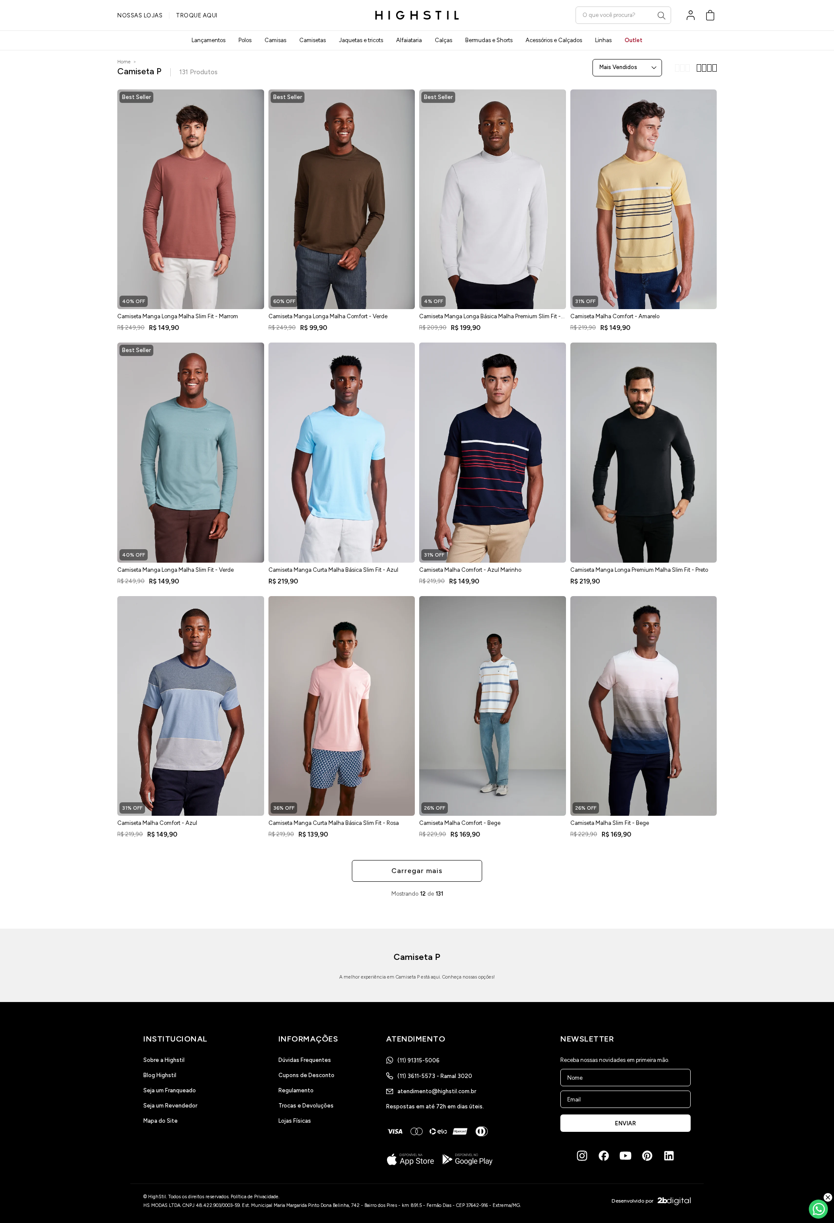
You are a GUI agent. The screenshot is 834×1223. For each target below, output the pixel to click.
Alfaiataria (409, 40)
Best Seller (136, 97)
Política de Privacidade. (255, 1197)
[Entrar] (690, 15)
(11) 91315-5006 (418, 1060)
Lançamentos (208, 40)
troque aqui (197, 15)
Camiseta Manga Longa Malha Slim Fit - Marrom (177, 316)
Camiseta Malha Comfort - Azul (157, 823)
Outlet (633, 40)
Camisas (275, 40)
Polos (245, 40)
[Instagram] (582, 1155)
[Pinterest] (647, 1155)
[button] (710, 15)
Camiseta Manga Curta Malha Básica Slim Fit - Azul (333, 570)
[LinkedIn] (668, 1155)
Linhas (603, 40)
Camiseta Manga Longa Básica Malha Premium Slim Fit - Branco (490, 319)
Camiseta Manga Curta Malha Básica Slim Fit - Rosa (333, 823)
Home (124, 62)
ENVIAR (625, 1123)
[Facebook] (603, 1155)
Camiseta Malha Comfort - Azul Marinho (470, 570)
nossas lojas (139, 15)
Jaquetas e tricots (361, 40)
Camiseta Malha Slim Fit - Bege (609, 823)
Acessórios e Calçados (554, 40)
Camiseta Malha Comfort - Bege (459, 823)
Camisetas (312, 40)
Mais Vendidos (618, 67)
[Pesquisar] (661, 16)
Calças (443, 40)
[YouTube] (625, 1155)
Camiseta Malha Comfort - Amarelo (614, 316)
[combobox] (623, 15)
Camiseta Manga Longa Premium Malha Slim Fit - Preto (639, 570)
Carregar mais (417, 871)
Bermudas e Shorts (489, 40)
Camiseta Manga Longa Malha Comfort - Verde (327, 316)
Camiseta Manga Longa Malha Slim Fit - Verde (175, 570)
